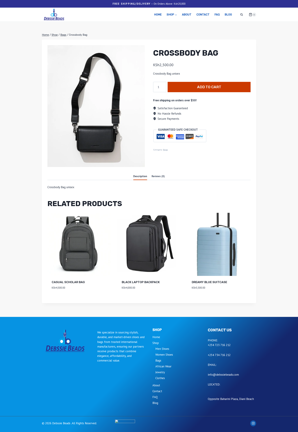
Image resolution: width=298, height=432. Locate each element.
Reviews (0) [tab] (158, 176)
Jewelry (160, 372)
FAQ (217, 14)
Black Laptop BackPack (141, 282)
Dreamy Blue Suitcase (209, 282)
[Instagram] (253, 423)
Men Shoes (162, 349)
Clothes (160, 378)
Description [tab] (140, 176)
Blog (228, 14)
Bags (165, 149)
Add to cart (209, 87)
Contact (203, 14)
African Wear (163, 366)
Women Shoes (164, 355)
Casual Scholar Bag (68, 282)
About (186, 14)
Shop (155, 343)
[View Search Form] (241, 14)
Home (158, 14)
